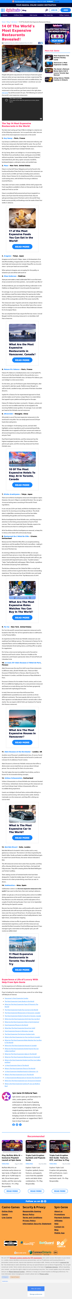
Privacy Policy (29, 1220)
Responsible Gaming (32, 1211)
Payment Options (62, 1217)
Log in (54, 10)
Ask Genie (33, 15)
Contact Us (59, 1227)
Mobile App (59, 1233)
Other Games (64, 15)
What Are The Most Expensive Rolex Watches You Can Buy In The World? (21, 606)
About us (58, 1211)
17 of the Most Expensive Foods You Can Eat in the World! (21, 235)
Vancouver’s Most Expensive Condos (61, 64)
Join (65, 10)
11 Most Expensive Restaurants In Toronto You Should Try (22, 958)
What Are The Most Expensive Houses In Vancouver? (22, 733)
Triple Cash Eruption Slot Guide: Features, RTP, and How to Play (59, 1157)
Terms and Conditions (32, 1217)
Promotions (59, 1214)
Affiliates (58, 1220)
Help (56, 1224)
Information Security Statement (37, 1224)
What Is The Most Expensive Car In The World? (20, 828)
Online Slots (18, 15)
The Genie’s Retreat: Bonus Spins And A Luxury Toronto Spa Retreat (62, 72)
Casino (5, 1214)
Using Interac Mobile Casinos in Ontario (61, 79)
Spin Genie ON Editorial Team (24, 1093)
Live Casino (7, 1217)
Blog (8, 22)
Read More (22, 246)
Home (5, 15)
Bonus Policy (28, 1214)
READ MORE (12, 1191)
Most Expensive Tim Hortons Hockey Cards (61, 58)
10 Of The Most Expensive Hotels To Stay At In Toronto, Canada (22, 474)
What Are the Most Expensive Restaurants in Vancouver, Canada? (22, 349)
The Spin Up (48, 15)
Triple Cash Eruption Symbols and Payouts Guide (35, 1157)
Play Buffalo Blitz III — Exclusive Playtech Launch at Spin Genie (12, 1157)
